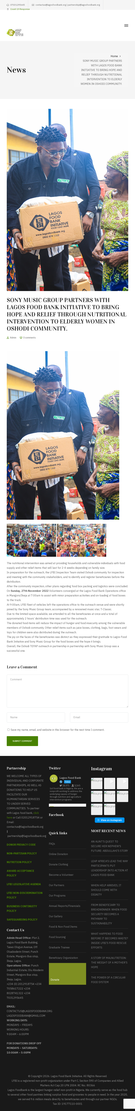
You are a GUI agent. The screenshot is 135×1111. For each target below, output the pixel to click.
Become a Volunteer (61, 874)
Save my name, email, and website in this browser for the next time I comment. (57, 729)
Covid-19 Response (20, 9)
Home (114, 56)
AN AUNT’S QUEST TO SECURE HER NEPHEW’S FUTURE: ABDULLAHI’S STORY (109, 846)
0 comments (29, 337)
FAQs (52, 843)
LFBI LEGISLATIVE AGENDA (24, 884)
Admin (13, 337)
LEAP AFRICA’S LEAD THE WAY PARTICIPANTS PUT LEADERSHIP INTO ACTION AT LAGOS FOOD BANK (109, 868)
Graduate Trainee (59, 947)
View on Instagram (111, 820)
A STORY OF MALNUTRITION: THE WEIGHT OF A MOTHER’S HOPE (109, 962)
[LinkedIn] (127, 19)
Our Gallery (56, 916)
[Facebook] (107, 19)
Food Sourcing (57, 937)
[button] (96, 783)
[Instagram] (117, 19)
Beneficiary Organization (63, 957)
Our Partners (56, 885)
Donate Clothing (58, 864)
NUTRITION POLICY (19, 862)
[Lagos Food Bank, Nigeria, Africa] (15, 32)
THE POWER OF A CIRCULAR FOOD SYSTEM (108, 980)
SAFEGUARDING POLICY (22, 919)
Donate (55, 979)
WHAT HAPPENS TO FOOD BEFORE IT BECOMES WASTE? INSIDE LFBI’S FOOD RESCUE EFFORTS (109, 940)
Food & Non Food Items (63, 926)
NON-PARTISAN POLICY (22, 853)
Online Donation (58, 854)
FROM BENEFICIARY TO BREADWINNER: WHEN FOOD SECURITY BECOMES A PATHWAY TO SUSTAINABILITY (109, 914)
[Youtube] (122, 19)
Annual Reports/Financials (64, 906)
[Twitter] (112, 19)
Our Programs (57, 895)
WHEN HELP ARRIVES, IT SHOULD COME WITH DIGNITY (106, 890)
